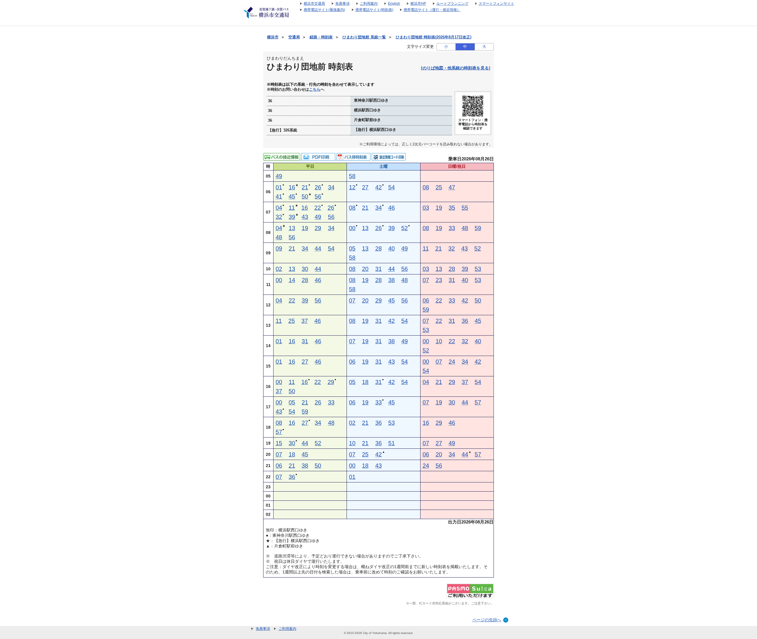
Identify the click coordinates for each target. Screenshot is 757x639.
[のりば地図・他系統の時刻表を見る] (455, 68)
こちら (315, 89)
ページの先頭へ (486, 619)
